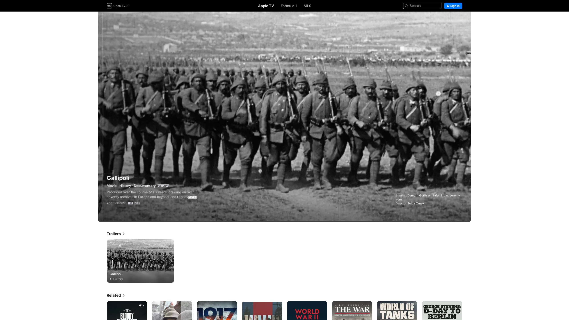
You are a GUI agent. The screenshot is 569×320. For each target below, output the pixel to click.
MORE (192, 197)
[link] (116, 233)
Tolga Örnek (416, 203)
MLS (307, 6)
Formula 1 (289, 6)
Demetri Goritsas (419, 195)
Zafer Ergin (440, 195)
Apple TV (266, 6)
